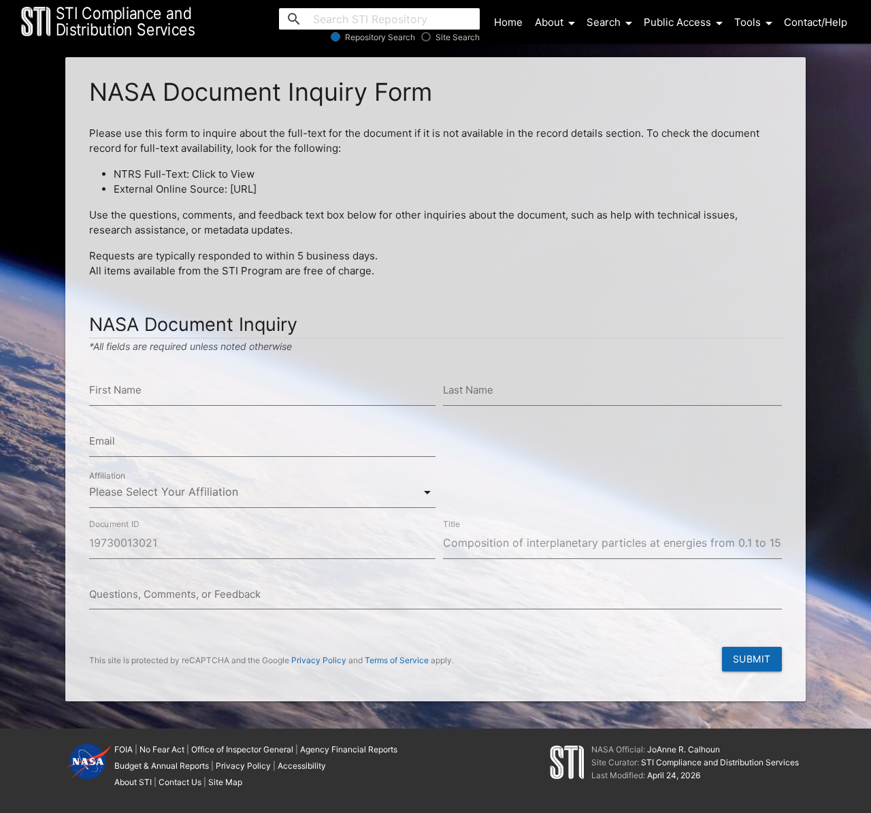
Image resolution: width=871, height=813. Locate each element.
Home (508, 22)
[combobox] (262, 492)
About (557, 23)
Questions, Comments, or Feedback (175, 594)
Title (452, 523)
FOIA (123, 749)
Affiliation (107, 476)
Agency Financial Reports (348, 749)
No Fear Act (161, 749)
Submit (752, 659)
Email (102, 440)
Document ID (114, 523)
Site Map (225, 782)
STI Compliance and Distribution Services (720, 762)
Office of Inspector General (242, 749)
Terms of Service (397, 660)
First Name (115, 389)
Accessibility (302, 766)
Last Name (468, 389)
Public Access (685, 23)
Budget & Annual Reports (161, 766)
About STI (133, 782)
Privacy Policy (318, 660)
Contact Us (180, 782)
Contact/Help (815, 22)
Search (612, 23)
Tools (755, 23)
